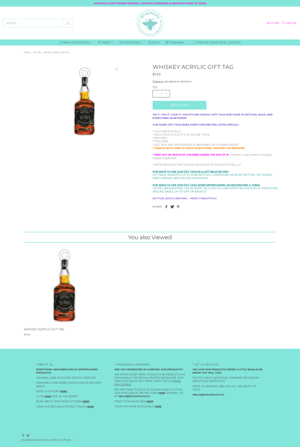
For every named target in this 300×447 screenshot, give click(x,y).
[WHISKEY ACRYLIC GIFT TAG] (64, 285)
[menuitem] (75, 42)
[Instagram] (28, 435)
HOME (27, 52)
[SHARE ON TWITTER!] (172, 206)
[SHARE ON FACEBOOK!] (166, 206)
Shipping (158, 81)
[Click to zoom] (116, 69)
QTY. (155, 87)
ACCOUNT (273, 23)
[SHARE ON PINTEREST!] (178, 206)
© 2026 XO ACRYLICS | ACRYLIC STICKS (46, 440)
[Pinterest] (23, 435)
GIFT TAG (37, 52)
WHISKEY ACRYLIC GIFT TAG (44, 329)
